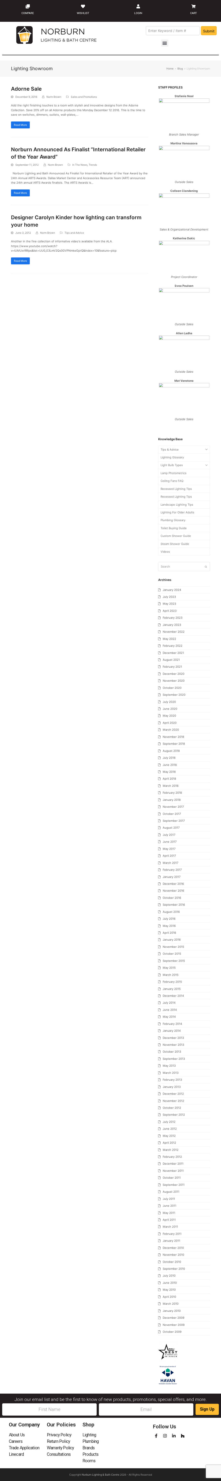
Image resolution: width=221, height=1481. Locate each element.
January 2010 (172, 1310)
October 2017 (172, 813)
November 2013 (173, 1044)
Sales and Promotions (84, 96)
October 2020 (172, 687)
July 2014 (169, 1002)
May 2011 (169, 1212)
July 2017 (169, 834)
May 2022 (169, 638)
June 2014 (170, 1009)
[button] (164, 43)
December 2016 (173, 883)
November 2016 (173, 890)
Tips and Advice (74, 232)
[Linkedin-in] (174, 1436)
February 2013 (172, 1079)
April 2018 (169, 778)
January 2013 (172, 1086)
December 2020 (173, 673)
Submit (209, 31)
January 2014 (172, 1030)
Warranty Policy (60, 1447)
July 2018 (169, 757)
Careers (15, 1441)
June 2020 (170, 708)
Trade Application (24, 1447)
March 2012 (170, 1149)
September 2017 (174, 820)
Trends (93, 164)
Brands (88, 1447)
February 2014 (172, 1023)
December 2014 (173, 995)
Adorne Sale (26, 89)
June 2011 (169, 1205)
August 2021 (171, 659)
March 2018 (170, 785)
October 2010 (172, 1261)
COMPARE (27, 13)
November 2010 (173, 1254)
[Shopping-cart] (193, 6)
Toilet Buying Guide (174, 528)
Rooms (88, 1460)
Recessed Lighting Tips (176, 489)
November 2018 (173, 736)
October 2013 (172, 1051)
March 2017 (170, 862)
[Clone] (28, 6)
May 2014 (169, 1016)
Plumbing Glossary (173, 520)
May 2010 (169, 1289)
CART (193, 13)
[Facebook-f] (156, 1436)
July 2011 (169, 1198)
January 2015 (172, 988)
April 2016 (169, 932)
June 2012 (170, 1128)
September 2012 (174, 1114)
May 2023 (169, 603)
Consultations (59, 1454)
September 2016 (174, 904)
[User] (138, 6)
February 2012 (172, 1156)
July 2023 (169, 596)
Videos (165, 551)
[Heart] (83, 6)
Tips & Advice (170, 449)
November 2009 (174, 1324)
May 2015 (169, 967)
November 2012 (173, 1100)
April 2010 (169, 1296)
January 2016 (172, 939)
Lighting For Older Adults (177, 512)
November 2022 (174, 631)
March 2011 (170, 1226)
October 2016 (172, 897)
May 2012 (169, 1135)
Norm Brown (53, 96)
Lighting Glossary (172, 457)
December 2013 (173, 1037)
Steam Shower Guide (175, 544)
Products (90, 1454)
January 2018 (172, 799)
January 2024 (172, 589)
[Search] (184, 566)
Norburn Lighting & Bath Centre (100, 1474)
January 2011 (171, 1240)
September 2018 (174, 743)
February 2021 (172, 666)
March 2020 (171, 729)
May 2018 (169, 771)
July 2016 (169, 918)
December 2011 (173, 1163)
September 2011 (174, 1184)
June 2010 (170, 1282)
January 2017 (171, 877)
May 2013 (169, 1065)
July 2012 (169, 1121)
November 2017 (173, 806)
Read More (20, 124)
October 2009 (172, 1331)
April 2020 (170, 722)
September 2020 (174, 694)
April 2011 (169, 1219)
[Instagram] (165, 1436)
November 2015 (173, 946)
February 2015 (172, 981)
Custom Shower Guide (176, 536)
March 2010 (170, 1303)
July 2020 (169, 701)
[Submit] (206, 567)
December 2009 (173, 1317)
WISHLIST (83, 13)
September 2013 (174, 1058)
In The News (79, 164)
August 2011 (171, 1191)
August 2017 (171, 827)
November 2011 (173, 1170)
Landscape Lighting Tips (177, 504)
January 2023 (172, 624)
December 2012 (173, 1093)
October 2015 (172, 953)
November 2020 (174, 680)
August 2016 (171, 911)
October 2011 (172, 1177)
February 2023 (172, 617)
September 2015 (174, 960)
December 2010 (173, 1247)
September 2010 (174, 1268)
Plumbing (90, 1441)
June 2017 (170, 841)
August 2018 (171, 750)
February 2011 (172, 1233)
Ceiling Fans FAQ (172, 481)
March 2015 (170, 974)
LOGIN (138, 13)
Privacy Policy (59, 1434)
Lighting (89, 1434)
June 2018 (170, 765)
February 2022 (172, 645)
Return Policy (58, 1441)
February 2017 (172, 869)
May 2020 (169, 715)
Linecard (16, 1454)
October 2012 (172, 1107)
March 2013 (170, 1072)
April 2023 (170, 610)
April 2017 (169, 855)
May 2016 (169, 925)
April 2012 (169, 1142)
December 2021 (173, 653)
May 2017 (169, 848)
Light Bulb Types (172, 465)
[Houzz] (183, 1436)
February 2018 (172, 792)
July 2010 (169, 1275)
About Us (17, 1434)
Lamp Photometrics (173, 473)
